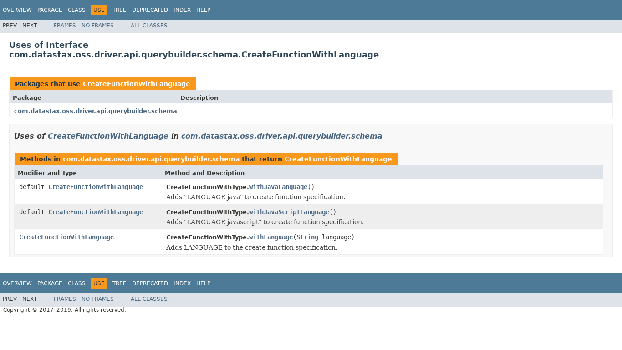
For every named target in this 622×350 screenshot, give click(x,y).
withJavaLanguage (278, 186)
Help (203, 10)
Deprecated (150, 10)
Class (77, 10)
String (307, 237)
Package (49, 10)
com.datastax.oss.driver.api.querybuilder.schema (95, 111)
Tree (119, 10)
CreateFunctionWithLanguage (136, 84)
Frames (65, 25)
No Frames (98, 25)
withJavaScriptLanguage (289, 212)
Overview (17, 10)
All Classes (149, 25)
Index (182, 10)
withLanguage (271, 237)
